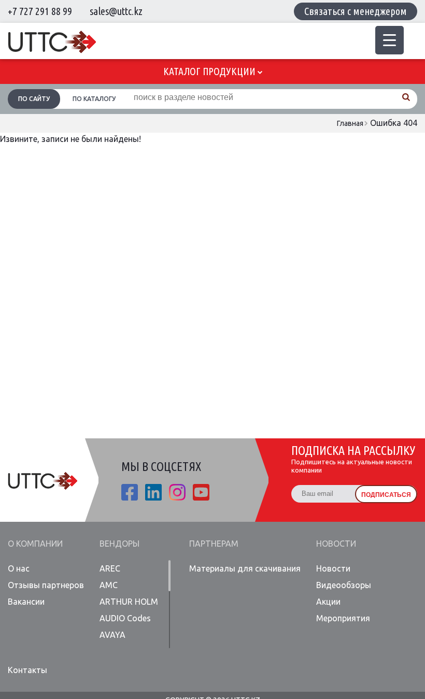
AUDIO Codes (125, 618)
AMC (109, 585)
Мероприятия (343, 618)
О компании (35, 543)
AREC (110, 568)
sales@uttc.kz (116, 11)
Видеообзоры (343, 585)
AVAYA (112, 634)
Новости (336, 543)
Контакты (27, 670)
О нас (19, 568)
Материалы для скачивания (245, 568)
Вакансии (26, 601)
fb (129, 492)
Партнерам (213, 543)
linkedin (153, 492)
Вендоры (119, 543)
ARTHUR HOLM (129, 601)
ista (177, 492)
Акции (328, 601)
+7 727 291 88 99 (40, 11)
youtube (201, 492)
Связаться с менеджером (355, 11)
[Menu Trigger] (389, 40)
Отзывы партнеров (46, 585)
